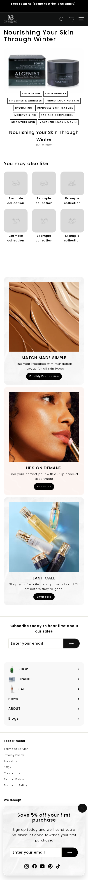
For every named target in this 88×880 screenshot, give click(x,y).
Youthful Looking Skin (58, 122)
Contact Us (12, 773)
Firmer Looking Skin (63, 100)
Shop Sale (44, 596)
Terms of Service (16, 749)
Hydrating (23, 108)
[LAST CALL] (44, 537)
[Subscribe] (70, 853)
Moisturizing (25, 115)
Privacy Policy (14, 755)
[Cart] (71, 19)
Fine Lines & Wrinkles (25, 100)
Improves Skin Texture (55, 108)
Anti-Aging (31, 93)
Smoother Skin (23, 122)
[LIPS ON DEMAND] (44, 427)
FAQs (7, 767)
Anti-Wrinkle (55, 93)
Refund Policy (14, 779)
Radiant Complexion (57, 115)
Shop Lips (44, 486)
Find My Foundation (44, 376)
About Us (10, 761)
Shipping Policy (15, 785)
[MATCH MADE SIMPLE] (44, 317)
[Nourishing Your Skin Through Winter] (44, 70)
